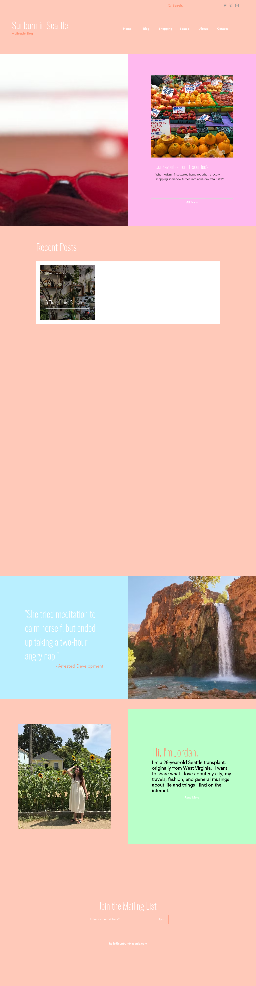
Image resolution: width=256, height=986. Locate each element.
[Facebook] (225, 5)
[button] (165, 28)
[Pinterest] (231, 5)
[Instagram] (237, 5)
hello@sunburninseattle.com (128, 943)
